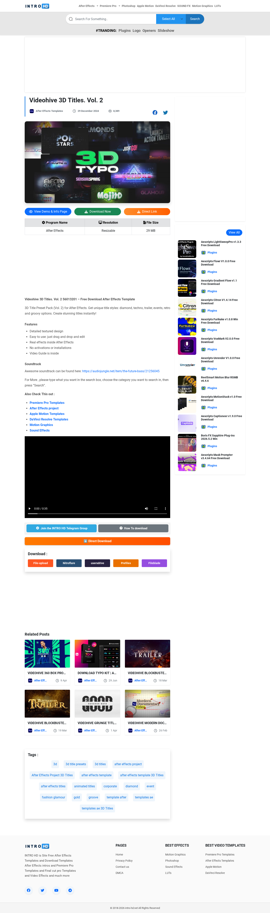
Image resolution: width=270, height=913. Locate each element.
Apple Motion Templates (47, 414)
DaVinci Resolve (215, 872)
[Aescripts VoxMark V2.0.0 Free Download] (187, 346)
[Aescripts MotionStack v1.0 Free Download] (187, 404)
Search (195, 19)
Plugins (125, 30)
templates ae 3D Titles (97, 808)
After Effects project (44, 408)
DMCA (119, 872)
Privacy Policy (124, 860)
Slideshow (166, 30)
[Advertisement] (135, 64)
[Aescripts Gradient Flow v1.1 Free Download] (187, 287)
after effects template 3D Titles (141, 775)
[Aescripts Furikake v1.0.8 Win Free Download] (187, 326)
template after (116, 797)
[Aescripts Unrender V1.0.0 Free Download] (187, 365)
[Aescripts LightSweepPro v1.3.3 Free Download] (187, 249)
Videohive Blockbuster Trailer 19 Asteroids (165, 673)
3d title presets (76, 764)
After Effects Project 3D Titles (52, 775)
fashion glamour (53, 797)
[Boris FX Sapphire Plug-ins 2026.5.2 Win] (187, 442)
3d (55, 764)
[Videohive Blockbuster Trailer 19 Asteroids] (147, 654)
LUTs (168, 872)
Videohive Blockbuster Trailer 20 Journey (63, 723)
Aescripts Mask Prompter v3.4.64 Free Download (217, 456)
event (150, 786)
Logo (137, 30)
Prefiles (126, 563)
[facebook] (29, 890)
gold (77, 797)
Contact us (122, 866)
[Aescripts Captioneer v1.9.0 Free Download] (187, 423)
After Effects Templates (49, 110)
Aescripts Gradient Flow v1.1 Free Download (219, 282)
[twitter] (42, 890)
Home (119, 854)
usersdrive (97, 563)
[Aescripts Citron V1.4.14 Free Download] (187, 307)
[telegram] (70, 890)
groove (93, 797)
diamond (132, 786)
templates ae (144, 797)
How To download (135, 528)
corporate (110, 786)
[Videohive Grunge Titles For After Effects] (97, 704)
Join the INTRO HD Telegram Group (64, 528)
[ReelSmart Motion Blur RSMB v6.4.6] (187, 384)
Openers (149, 30)
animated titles (84, 786)
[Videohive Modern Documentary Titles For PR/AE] (147, 704)
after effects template (96, 775)
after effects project (128, 764)
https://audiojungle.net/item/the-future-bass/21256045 (121, 371)
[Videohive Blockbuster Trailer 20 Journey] (47, 704)
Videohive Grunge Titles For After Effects (113, 723)
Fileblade (154, 563)
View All (234, 232)
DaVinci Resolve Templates (49, 419)
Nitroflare (69, 563)
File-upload (40, 563)
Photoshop (172, 860)
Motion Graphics (41, 425)
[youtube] (56, 890)
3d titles (100, 764)
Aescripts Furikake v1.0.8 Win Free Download (219, 321)
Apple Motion (213, 866)
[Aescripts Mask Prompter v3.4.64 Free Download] (187, 462)
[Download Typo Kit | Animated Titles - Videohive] (97, 654)
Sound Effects (40, 430)
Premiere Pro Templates (47, 403)
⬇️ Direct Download (97, 541)
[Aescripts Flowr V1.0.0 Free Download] (187, 268)
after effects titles (53, 786)
